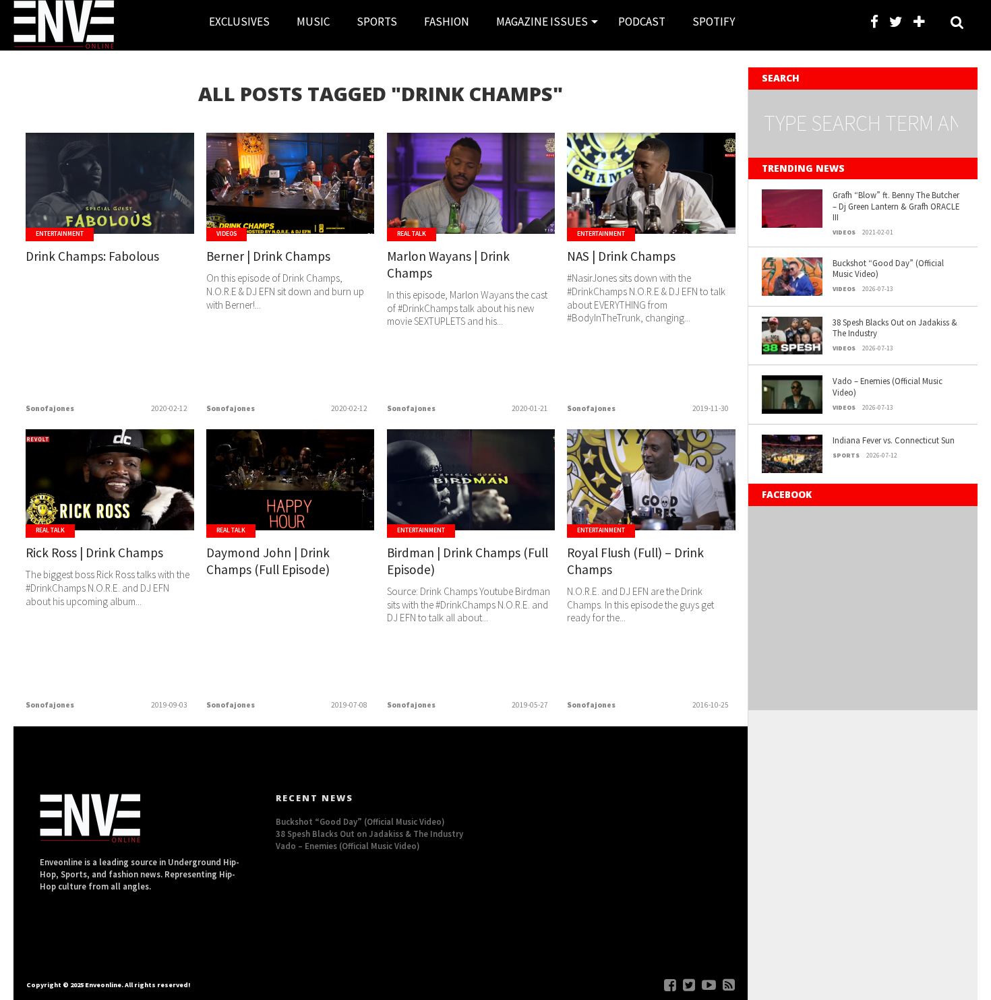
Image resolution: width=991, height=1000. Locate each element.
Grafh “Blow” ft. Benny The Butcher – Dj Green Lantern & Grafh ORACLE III (896, 205)
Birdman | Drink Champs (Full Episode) (467, 560)
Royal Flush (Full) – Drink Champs (635, 560)
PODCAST (641, 21)
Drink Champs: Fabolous (92, 256)
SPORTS (377, 21)
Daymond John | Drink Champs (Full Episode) (268, 560)
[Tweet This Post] (110, 211)
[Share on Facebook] (82, 211)
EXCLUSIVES (239, 21)
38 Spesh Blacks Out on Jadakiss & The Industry (895, 328)
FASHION (446, 21)
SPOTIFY (713, 21)
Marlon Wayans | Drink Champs (448, 264)
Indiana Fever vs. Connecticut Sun (894, 440)
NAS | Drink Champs (621, 256)
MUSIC (313, 21)
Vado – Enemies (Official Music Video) (887, 386)
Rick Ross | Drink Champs (94, 552)
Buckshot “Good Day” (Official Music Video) (888, 268)
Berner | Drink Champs (268, 256)
